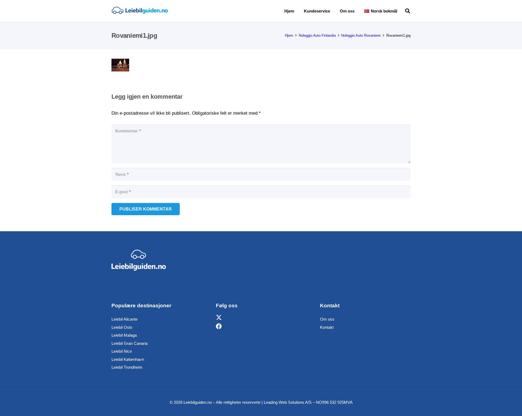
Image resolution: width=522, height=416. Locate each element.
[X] (219, 317)
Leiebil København (127, 359)
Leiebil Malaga (124, 335)
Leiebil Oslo (121, 327)
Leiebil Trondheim (126, 367)
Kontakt (327, 327)
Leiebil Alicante (124, 319)
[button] (401, 10)
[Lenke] (139, 11)
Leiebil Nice (121, 351)
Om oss (327, 319)
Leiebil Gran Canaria (129, 343)
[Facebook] (219, 326)
